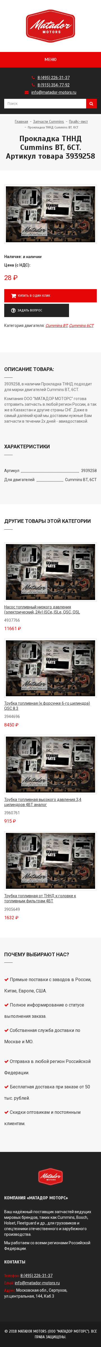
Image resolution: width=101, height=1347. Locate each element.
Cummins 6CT (81, 325)
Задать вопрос (29, 310)
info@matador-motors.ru (53, 92)
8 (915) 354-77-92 (54, 85)
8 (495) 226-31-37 (54, 77)
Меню (50, 59)
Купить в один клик (34, 296)
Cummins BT (56, 325)
